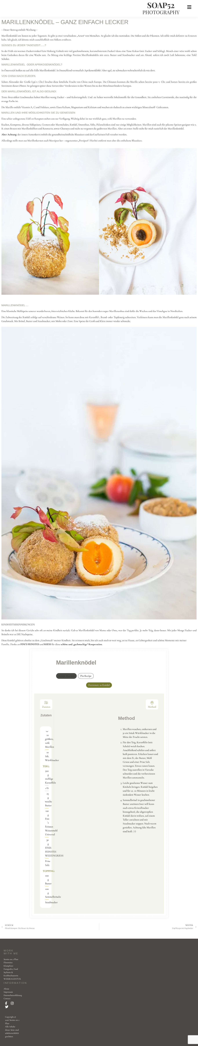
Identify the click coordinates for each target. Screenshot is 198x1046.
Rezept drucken (66, 675)
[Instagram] (12, 1003)
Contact (7, 998)
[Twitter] (7, 1007)
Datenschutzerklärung (13, 995)
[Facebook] (6, 1003)
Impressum (8, 992)
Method (152, 706)
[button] (47, 731)
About (6, 988)
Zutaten (46, 706)
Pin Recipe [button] (85, 675)
